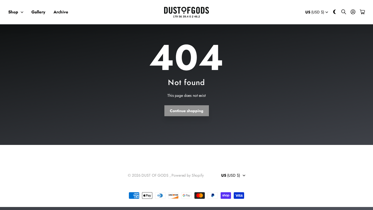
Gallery (38, 12)
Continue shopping (186, 110)
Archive (61, 12)
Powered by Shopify (187, 175)
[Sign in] (353, 12)
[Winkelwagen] (362, 12)
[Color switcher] (334, 12)
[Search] (343, 12)
